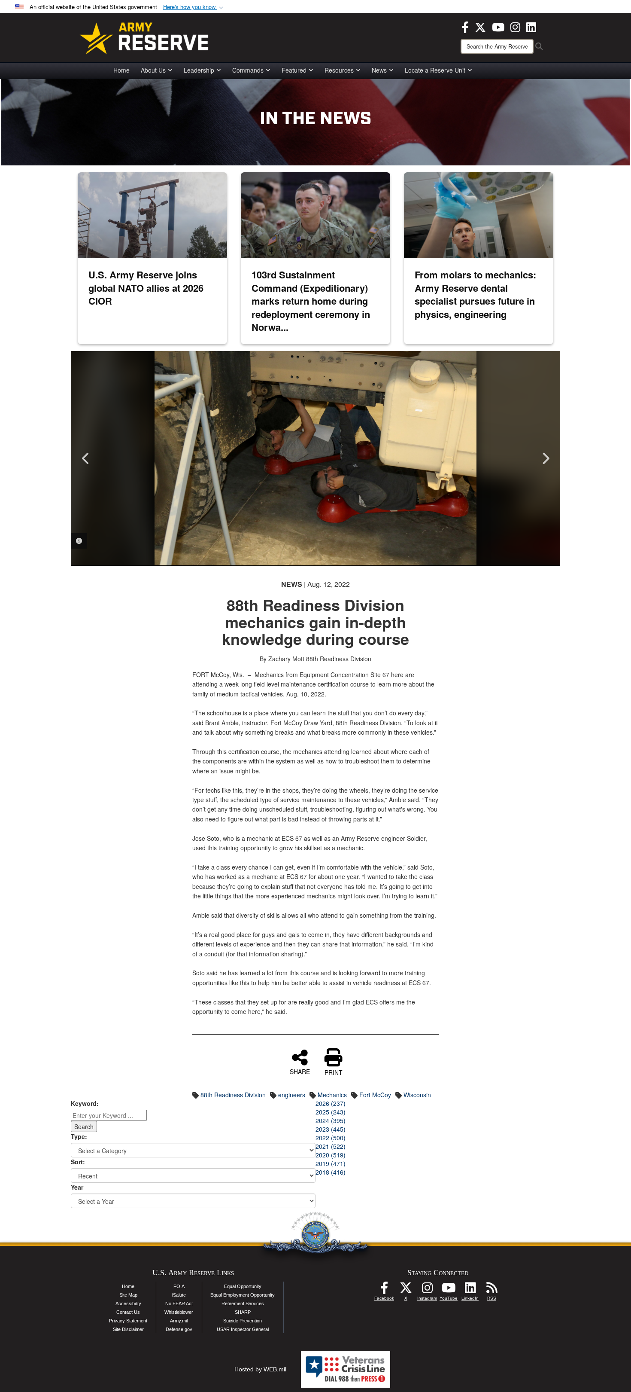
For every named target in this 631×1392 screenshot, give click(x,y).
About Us (153, 70)
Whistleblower (178, 1312)
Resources (339, 70)
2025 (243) (331, 1112)
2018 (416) (331, 1172)
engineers (291, 1094)
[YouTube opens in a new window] (498, 26)
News (379, 70)
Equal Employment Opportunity (242, 1294)
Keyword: (85, 1103)
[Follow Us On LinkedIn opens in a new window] (470, 1290)
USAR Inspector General (243, 1329)
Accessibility (128, 1303)
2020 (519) (331, 1155)
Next (545, 458)
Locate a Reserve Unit (435, 70)
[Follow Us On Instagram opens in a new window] (427, 1290)
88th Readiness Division (233, 1094)
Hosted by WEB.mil (260, 1369)
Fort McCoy (375, 1094)
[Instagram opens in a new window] (515, 26)
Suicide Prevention (242, 1320)
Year (77, 1187)
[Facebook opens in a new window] (465, 26)
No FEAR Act (179, 1303)
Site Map (128, 1294)
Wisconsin (417, 1094)
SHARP (243, 1312)
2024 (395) (331, 1120)
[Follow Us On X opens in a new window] (405, 1290)
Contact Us (128, 1312)
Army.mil (179, 1320)
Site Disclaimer (128, 1329)
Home (121, 70)
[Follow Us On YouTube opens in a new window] (448, 1290)
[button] (194, 7)
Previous (85, 458)
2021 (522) (331, 1146)
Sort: (78, 1161)
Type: (79, 1136)
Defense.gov (179, 1329)
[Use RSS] (491, 1290)
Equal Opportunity (242, 1286)
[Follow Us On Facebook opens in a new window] (384, 1290)
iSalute (179, 1294)
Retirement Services (242, 1303)
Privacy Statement (128, 1320)
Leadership (199, 70)
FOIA (179, 1286)
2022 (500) (331, 1137)
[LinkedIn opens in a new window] (531, 26)
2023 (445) (331, 1129)
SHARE (300, 1071)
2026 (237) (331, 1103)
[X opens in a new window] (480, 26)
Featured (294, 70)
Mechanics (332, 1094)
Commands (248, 70)
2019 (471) (331, 1163)
